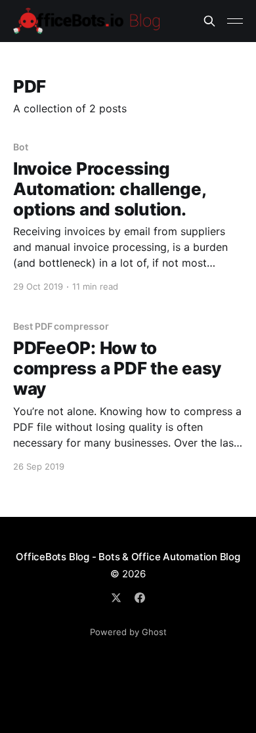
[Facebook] (140, 597)
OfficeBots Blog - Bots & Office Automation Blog (128, 556)
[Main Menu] (235, 21)
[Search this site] (209, 21)
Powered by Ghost (128, 632)
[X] (116, 597)
